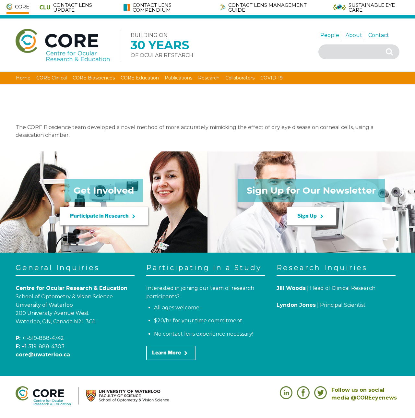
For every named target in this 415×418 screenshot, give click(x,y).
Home (23, 78)
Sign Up (311, 216)
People (329, 35)
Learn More (171, 353)
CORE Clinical (51, 78)
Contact (378, 35)
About (354, 35)
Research (208, 78)
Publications (178, 78)
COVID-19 (271, 78)
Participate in (103, 216)
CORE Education (140, 78)
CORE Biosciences (94, 78)
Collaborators (240, 78)
